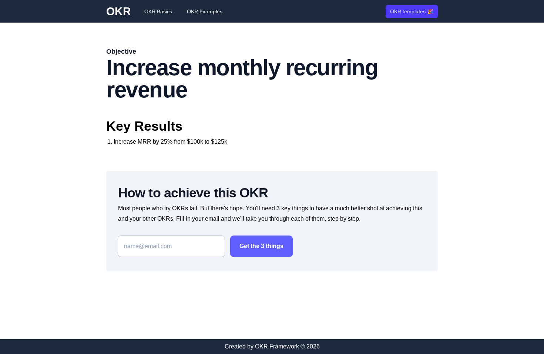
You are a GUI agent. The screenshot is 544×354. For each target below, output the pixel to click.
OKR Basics (158, 11)
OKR (118, 11)
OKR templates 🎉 (411, 11)
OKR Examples (204, 11)
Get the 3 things (261, 246)
